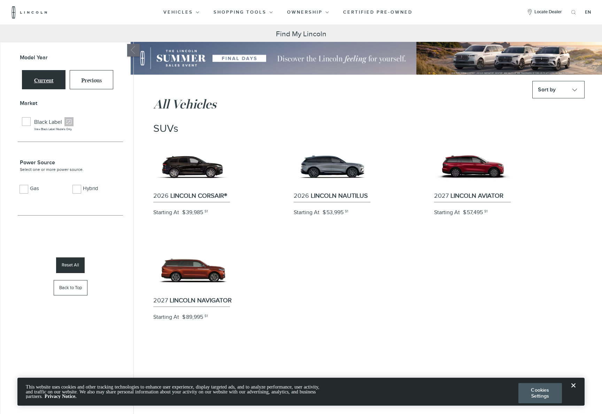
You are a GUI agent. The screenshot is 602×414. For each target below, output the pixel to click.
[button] (182, 12)
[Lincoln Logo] (29, 12)
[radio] (43, 79)
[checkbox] (26, 121)
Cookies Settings (540, 393)
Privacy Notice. (61, 396)
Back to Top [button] (70, 287)
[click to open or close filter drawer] (133, 50)
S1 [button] (206, 211)
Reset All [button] (70, 265)
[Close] (573, 391)
